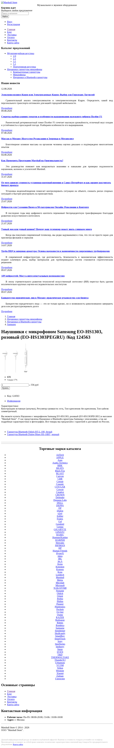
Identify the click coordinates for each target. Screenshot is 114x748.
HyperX (60, 553)
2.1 (14, 58)
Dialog (60, 511)
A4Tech (60, 455)
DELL (60, 503)
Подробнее (6, 108)
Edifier (60, 516)
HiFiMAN (60, 545)
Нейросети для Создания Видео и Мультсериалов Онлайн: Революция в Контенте (45, 207)
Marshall (60, 577)
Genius (60, 527)
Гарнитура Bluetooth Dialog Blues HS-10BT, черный (33, 434)
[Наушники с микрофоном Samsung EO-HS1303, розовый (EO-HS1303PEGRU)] (14, 372)
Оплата (11, 37)
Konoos (60, 569)
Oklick (60, 593)
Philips (60, 601)
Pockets (60, 609)
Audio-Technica (60, 463)
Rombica (60, 625)
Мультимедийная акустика (20, 53)
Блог (9, 32)
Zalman (60, 676)
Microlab (60, 582)
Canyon (60, 476)
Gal (60, 521)
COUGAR (60, 487)
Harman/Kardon (60, 537)
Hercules (60, 542)
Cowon (60, 489)
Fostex (60, 519)
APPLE (60, 457)
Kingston (60, 566)
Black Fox (60, 471)
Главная (11, 29)
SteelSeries (60, 644)
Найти (5, 16)
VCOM (60, 665)
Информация (13, 401)
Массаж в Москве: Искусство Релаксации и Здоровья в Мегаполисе (37, 138)
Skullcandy (60, 633)
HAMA (60, 535)
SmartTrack (60, 638)
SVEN (60, 652)
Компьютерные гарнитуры (26, 72)
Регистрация (13, 24)
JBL (60, 558)
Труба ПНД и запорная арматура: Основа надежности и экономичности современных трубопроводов (55, 251)
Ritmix (60, 622)
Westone (60, 670)
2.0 (14, 56)
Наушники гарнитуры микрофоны (24, 69)
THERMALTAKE (60, 657)
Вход (9, 21)
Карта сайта (13, 42)
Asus (60, 460)
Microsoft (60, 585)
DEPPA (60, 505)
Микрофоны (19, 74)
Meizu (60, 580)
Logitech (60, 574)
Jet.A (60, 561)
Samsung (11, 324)
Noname (60, 590)
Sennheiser (60, 630)
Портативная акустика (24, 66)
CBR (60, 479)
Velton (60, 668)
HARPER (60, 540)
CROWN (60, 495)
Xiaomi (60, 673)
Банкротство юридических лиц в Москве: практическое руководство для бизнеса (44, 298)
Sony (60, 641)
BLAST (60, 473)
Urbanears (60, 662)
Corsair (60, 481)
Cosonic (60, 484)
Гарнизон (60, 678)
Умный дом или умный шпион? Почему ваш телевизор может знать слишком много (46, 229)
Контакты (12, 40)
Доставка (11, 34)
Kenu (60, 564)
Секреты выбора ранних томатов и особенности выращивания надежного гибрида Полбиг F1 (51, 116)
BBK (59, 465)
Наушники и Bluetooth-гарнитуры (30, 77)
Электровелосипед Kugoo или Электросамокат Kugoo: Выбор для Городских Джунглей (48, 94)
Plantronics (60, 606)
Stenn (60, 649)
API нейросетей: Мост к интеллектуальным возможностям (33, 276)
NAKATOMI (60, 588)
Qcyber (60, 612)
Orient (60, 596)
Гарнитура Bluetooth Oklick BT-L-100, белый (29, 431)
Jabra (60, 556)
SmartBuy (60, 636)
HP (60, 548)
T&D (59, 654)
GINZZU (60, 532)
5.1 (14, 64)
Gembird (60, 524)
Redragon (60, 620)
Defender (60, 497)
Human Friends (60, 550)
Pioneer (60, 604)
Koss (60, 572)
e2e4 (60, 513)
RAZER (60, 617)
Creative (60, 492)
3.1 (14, 61)
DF (60, 508)
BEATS (60, 468)
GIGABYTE (60, 529)
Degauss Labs (60, 500)
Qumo (60, 614)
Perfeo (60, 598)
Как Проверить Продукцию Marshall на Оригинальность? (32, 160)
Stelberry (60, 646)
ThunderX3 (59, 660)
